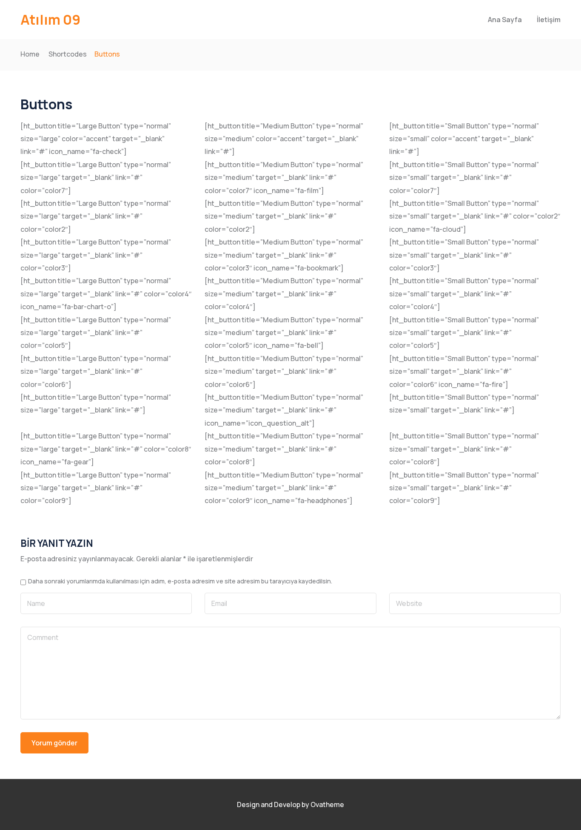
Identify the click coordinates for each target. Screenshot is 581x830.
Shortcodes (67, 54)
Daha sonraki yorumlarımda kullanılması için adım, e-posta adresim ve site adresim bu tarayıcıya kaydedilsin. (180, 581)
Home (30, 54)
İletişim (549, 19)
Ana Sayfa (505, 19)
